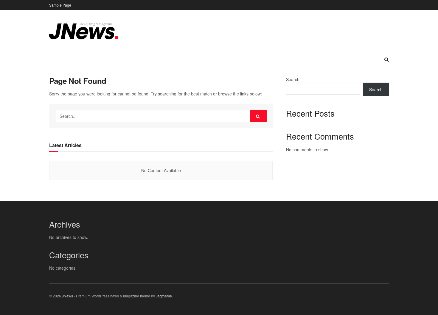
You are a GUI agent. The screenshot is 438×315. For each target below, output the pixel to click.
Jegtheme (164, 295)
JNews (67, 295)
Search (292, 79)
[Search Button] (258, 116)
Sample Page (60, 4)
